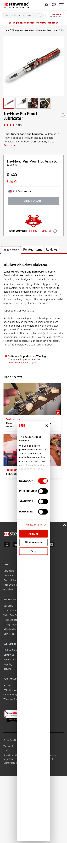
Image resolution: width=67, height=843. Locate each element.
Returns (7, 668)
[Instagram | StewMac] (7, 545)
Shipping (7, 664)
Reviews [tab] (51, 250)
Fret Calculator (10, 619)
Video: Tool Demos (12, 615)
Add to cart (33, 201)
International (9, 659)
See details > (55, 231)
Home (6, 30)
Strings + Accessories (22, 30)
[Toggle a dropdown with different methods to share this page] (63, 115)
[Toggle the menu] (61, 5)
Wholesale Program (13, 699)
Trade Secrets (10, 610)
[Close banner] (47, 425)
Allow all (33, 533)
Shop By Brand (10, 584)
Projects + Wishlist (12, 689)
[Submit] (40, 15)
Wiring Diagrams (11, 624)
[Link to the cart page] (54, 5)
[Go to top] (65, 524)
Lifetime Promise (11, 650)
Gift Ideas (8, 589)
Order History (10, 694)
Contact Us (8, 654)
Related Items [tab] (32, 250)
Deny (34, 551)
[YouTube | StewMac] (16, 545)
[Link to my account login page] (46, 5)
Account (7, 685)
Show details (34, 524)
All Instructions (10, 629)
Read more (9, 145)
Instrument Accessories (46, 30)
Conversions (9, 633)
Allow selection (34, 542)
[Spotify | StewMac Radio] (52, 545)
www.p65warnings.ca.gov (22, 362)
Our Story (8, 605)
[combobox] (23, 14)
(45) (20, 125)
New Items (8, 570)
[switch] (43, 491)
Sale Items (8, 575)
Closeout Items (10, 580)
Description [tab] (11, 250)
